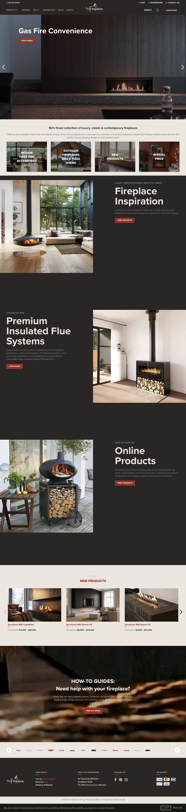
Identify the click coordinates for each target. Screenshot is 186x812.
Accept (166, 808)
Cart (142, 2)
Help (35, 10)
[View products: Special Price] (159, 157)
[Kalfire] (42, 750)
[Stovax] (117, 750)
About (70, 10)
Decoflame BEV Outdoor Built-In (81, 624)
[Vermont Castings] (140, 750)
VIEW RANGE (14, 366)
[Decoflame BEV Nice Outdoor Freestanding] (151, 605)
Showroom (92, 784)
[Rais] (74, 750)
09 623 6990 (49, 778)
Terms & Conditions (93, 799)
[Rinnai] (96, 750)
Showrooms (156, 2)
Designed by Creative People (113, 799)
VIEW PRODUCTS (125, 483)
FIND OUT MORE (93, 710)
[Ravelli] (85, 750)
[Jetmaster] (31, 750)
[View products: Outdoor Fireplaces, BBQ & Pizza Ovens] (71, 157)
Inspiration (49, 10)
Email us (42, 781)
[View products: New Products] (115, 157)
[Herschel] (20, 750)
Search (148, 10)
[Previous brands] (9, 750)
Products (11, 10)
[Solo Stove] (106, 750)
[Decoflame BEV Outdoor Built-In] (93, 605)
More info (177, 807)
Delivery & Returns (44, 784)
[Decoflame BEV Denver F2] (34, 605)
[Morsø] (52, 750)
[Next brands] (177, 750)
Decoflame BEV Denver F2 (21, 624)
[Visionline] (151, 750)
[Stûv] (128, 750)
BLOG (61, 10)
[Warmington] (162, 750)
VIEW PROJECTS (125, 220)
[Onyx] (63, 750)
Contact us (173, 2)
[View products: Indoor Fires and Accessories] (27, 157)
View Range (27, 40)
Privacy (82, 799)
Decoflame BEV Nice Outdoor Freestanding (145, 624)
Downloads (171, 10)
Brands (26, 10)
